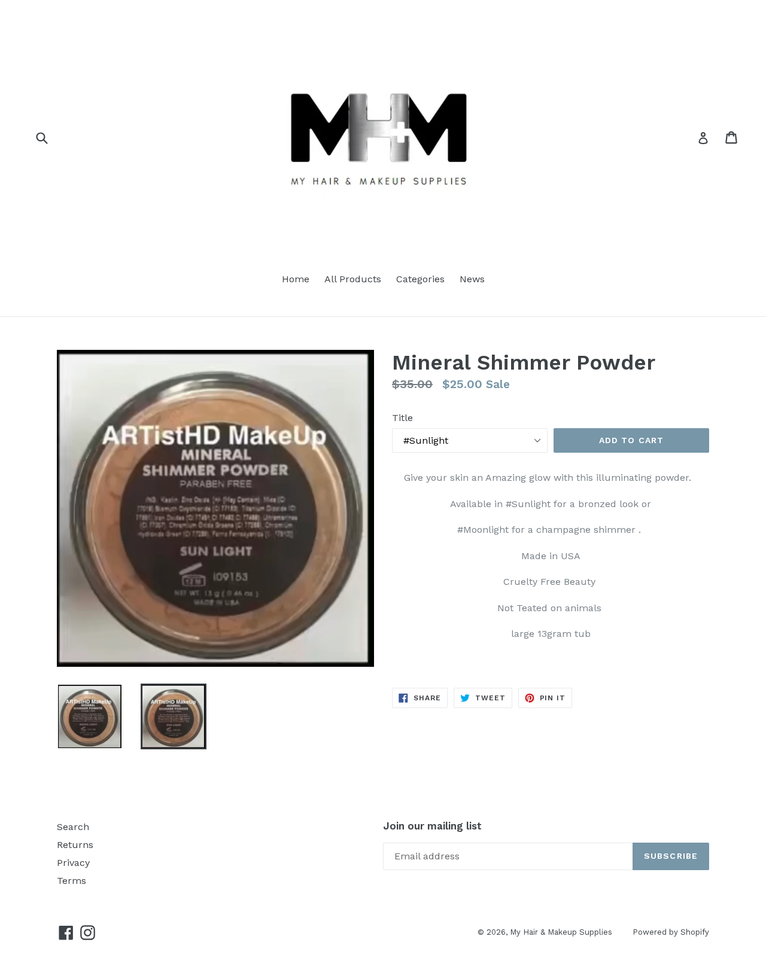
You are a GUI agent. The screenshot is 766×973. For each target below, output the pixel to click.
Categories (420, 279)
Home (295, 279)
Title (402, 417)
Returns (75, 844)
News (472, 279)
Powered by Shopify (671, 932)
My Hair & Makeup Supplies (562, 932)
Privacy (73, 862)
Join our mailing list (432, 826)
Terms (71, 880)
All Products (352, 279)
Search (73, 826)
